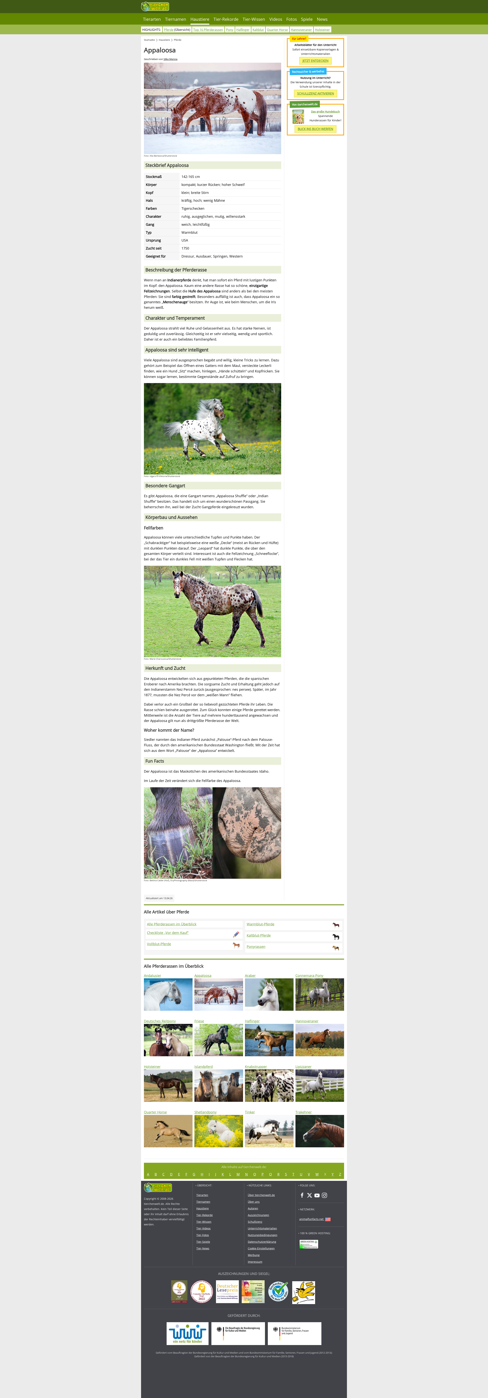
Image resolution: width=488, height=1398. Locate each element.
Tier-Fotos (202, 1235)
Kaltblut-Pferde (259, 935)
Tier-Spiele (203, 1242)
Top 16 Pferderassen (208, 30)
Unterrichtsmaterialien (262, 1228)
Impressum (255, 1262)
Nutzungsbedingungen (262, 1235)
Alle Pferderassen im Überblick (171, 924)
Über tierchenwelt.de (261, 1195)
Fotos (291, 19)
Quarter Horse (277, 30)
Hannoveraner (301, 30)
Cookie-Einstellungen (261, 1248)
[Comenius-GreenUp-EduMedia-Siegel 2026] (180, 1292)
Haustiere (199, 19)
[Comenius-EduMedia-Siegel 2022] (202, 1292)
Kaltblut (258, 30)
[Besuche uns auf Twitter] (309, 1195)
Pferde (168, 30)
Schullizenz (255, 1222)
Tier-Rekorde (226, 19)
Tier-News (202, 1248)
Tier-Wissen (254, 19)
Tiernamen (175, 19)
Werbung (254, 1255)
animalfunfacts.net (311, 1219)
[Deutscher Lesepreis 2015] (228, 1292)
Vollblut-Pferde (159, 944)
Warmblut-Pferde (260, 924)
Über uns (254, 1202)
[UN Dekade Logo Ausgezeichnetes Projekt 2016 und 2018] (254, 1292)
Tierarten (152, 19)
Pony (229, 30)
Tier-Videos (203, 1228)
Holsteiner (322, 30)
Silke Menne (170, 59)
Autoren (253, 1208)
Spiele (307, 19)
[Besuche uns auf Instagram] (324, 1195)
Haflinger (243, 30)
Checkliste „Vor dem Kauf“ (168, 932)
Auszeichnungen (258, 1215)
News (322, 19)
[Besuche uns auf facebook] (302, 1195)
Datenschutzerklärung (262, 1242)
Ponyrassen (256, 946)
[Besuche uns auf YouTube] (317, 1195)
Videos (275, 19)
